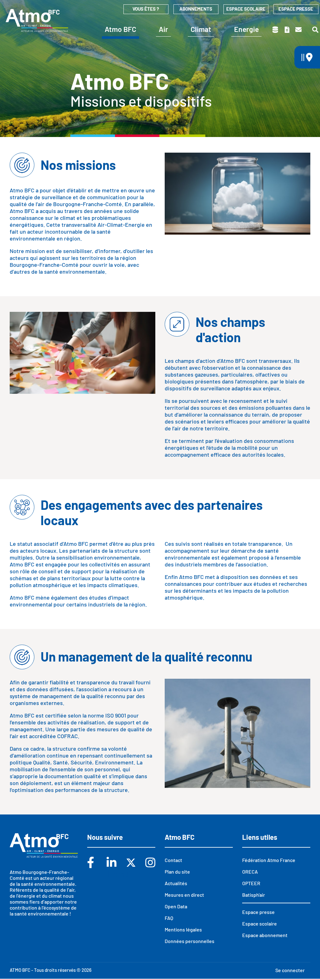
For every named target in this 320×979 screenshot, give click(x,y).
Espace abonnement (265, 935)
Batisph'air (253, 895)
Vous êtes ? (145, 9)
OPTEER (251, 883)
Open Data (176, 906)
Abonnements (195, 9)
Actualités (176, 883)
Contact (299, 30)
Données (276, 30)
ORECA (250, 872)
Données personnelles (189, 941)
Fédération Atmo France (268, 860)
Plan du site (177, 872)
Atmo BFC (120, 29)
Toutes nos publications (287, 30)
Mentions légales (183, 929)
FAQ (169, 918)
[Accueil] (37, 20)
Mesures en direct (184, 895)
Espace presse (295, 9)
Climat (201, 29)
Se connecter (290, 970)
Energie (246, 29)
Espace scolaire (245, 9)
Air (163, 29)
